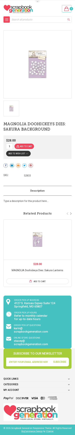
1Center (50, 431)
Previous (67, 213)
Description (37, 190)
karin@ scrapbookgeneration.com (31, 330)
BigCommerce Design (32, 431)
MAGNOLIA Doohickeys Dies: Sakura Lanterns (37, 270)
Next (71, 213)
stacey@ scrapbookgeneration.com (31, 342)
